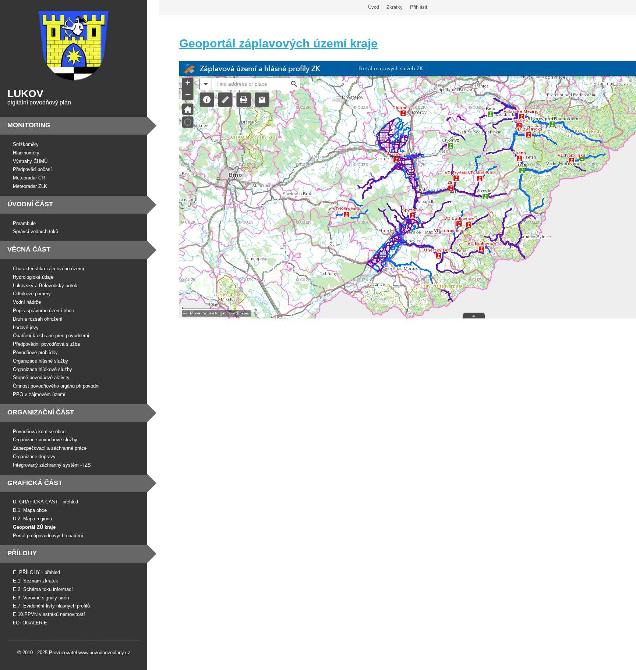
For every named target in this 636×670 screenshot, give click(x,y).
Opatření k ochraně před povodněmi (51, 335)
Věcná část (28, 249)
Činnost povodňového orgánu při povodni (56, 386)
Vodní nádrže (27, 302)
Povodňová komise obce (39, 431)
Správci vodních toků (35, 231)
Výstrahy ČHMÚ (30, 161)
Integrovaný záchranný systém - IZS (52, 465)
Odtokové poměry (32, 293)
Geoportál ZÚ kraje (34, 527)
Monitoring (28, 125)
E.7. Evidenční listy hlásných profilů (51, 606)
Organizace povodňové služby (45, 439)
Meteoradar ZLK (30, 186)
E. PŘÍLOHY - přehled (36, 572)
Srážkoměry (26, 144)
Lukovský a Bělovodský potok (45, 285)
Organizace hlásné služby (40, 361)
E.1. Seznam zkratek (35, 581)
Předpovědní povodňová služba (46, 344)
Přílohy (22, 553)
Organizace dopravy (34, 456)
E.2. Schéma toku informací (43, 589)
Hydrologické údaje (33, 277)
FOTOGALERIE (30, 623)
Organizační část (40, 412)
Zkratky (394, 7)
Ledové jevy (26, 327)
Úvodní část (30, 204)
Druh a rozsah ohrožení (38, 319)
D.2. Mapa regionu (32, 518)
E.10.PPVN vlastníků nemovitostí (49, 614)
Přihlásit (418, 7)
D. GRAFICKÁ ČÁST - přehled (45, 502)
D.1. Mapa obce (30, 510)
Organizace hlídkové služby (42, 369)
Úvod (373, 7)
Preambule (24, 223)
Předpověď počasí (32, 169)
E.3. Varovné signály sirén (41, 597)
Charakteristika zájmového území (48, 268)
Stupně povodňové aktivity (41, 377)
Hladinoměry (26, 153)
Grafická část (34, 483)
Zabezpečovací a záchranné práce (49, 448)
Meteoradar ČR (29, 178)
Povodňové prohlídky (35, 352)
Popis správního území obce (43, 310)
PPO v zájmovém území (39, 394)
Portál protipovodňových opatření (48, 535)
